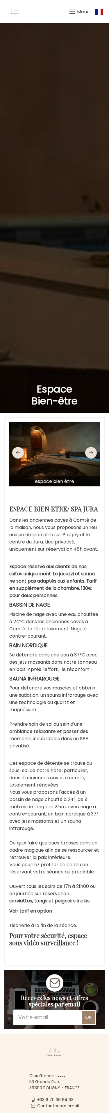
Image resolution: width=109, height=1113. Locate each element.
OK (88, 1017)
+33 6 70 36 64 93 (55, 1100)
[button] (18, 453)
